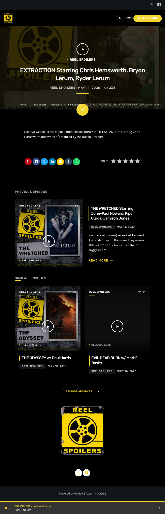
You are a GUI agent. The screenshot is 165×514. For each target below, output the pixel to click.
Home (23, 104)
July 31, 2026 (57, 366)
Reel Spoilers (39, 104)
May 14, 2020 (89, 88)
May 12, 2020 (126, 226)
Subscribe (147, 18)
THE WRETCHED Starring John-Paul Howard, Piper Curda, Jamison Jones (112, 213)
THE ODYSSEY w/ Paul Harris (32, 506)
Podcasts (56, 104)
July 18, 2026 (126, 371)
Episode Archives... (80, 391)
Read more (101, 260)
